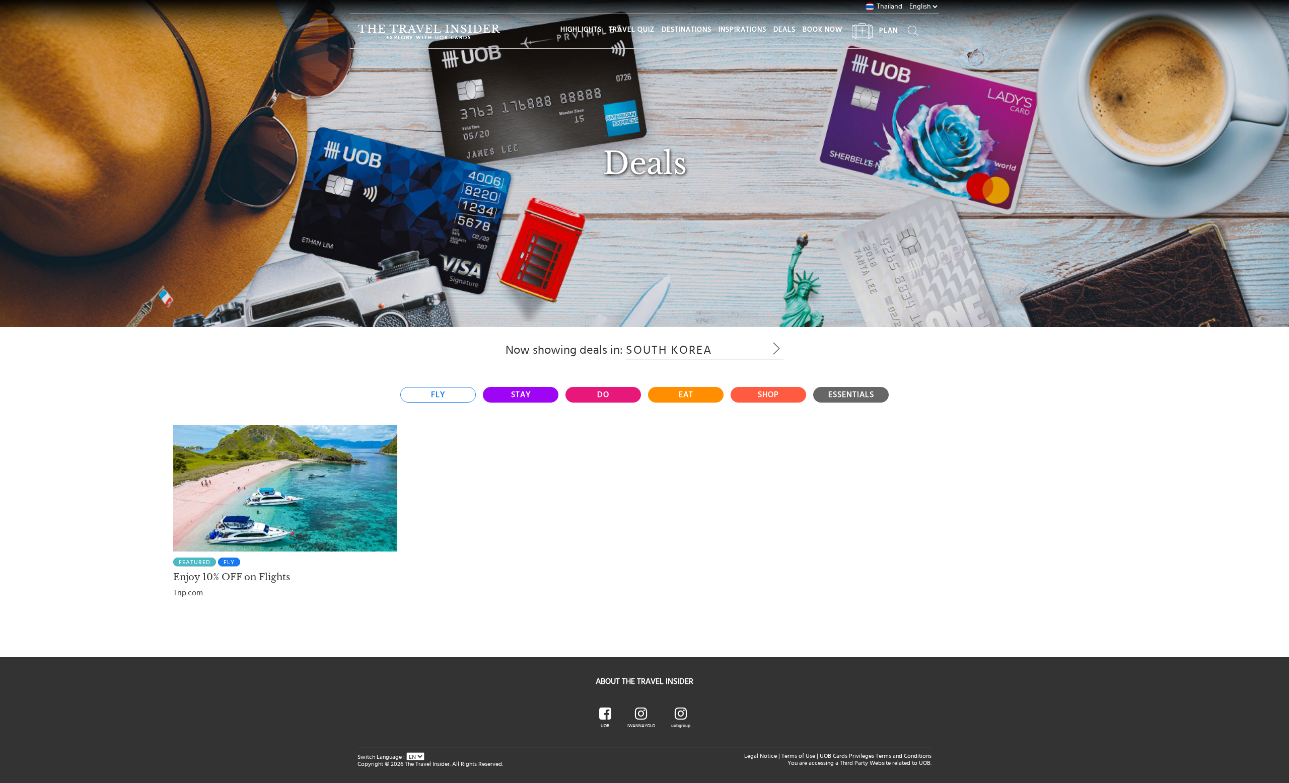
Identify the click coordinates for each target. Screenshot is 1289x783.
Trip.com (188, 593)
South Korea (689, 350)
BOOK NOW (822, 29)
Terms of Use (798, 756)
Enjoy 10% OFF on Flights (231, 577)
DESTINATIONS (686, 29)
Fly (229, 562)
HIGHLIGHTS (581, 29)
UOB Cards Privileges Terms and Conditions (876, 756)
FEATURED (194, 562)
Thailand (889, 6)
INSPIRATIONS (742, 29)
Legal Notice (760, 756)
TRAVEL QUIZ (632, 29)
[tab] (438, 395)
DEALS (784, 29)
